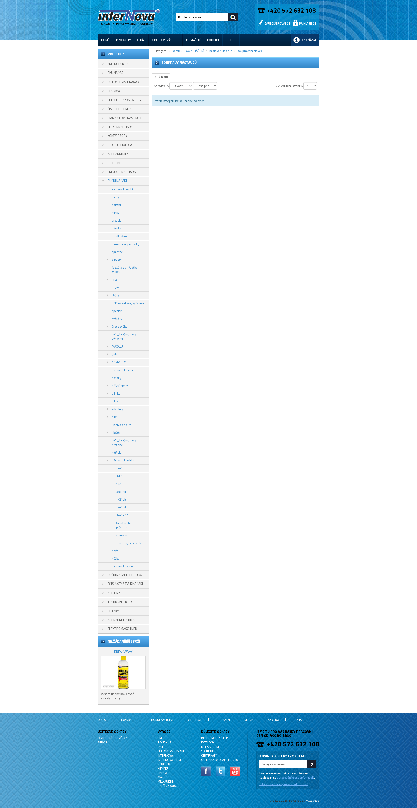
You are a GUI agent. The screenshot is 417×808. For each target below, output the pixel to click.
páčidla (116, 228)
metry (115, 197)
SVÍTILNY (114, 592)
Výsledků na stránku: (289, 85)
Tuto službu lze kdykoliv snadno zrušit (283, 784)
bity (114, 417)
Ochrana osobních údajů (219, 759)
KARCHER (164, 764)
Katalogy (207, 742)
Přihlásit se (307, 23)
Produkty (123, 40)
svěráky (117, 318)
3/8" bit (121, 491)
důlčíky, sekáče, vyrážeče (128, 303)
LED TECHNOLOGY (120, 144)
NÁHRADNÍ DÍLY (118, 153)
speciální (117, 311)
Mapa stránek (211, 746)
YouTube (207, 751)
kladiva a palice (121, 424)
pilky (115, 401)
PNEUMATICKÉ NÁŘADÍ (123, 171)
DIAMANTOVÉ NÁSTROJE (125, 117)
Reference (194, 719)
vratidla (116, 220)
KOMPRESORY (117, 135)
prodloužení (119, 236)
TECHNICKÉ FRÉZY (120, 601)
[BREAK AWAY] (123, 672)
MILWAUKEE (165, 781)
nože (115, 550)
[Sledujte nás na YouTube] (235, 771)
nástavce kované (123, 370)
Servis (249, 719)
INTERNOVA (165, 755)
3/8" (119, 476)
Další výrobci (167, 785)
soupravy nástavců (128, 543)
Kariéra (273, 719)
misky (115, 212)
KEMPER (163, 768)
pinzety (117, 259)
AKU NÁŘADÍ (116, 72)
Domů (105, 40)
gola (114, 354)
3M (160, 738)
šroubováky (119, 326)
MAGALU (117, 346)
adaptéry (118, 409)
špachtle (117, 251)
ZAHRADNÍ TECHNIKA (122, 619)
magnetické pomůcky (125, 244)
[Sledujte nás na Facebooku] (206, 771)
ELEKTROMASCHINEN (122, 628)
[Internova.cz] (130, 16)
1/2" (119, 483)
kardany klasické (123, 189)
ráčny (115, 295)
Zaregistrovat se (277, 23)
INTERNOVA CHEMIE (170, 759)
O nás (141, 40)
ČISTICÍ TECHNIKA (120, 108)
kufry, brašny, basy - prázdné (125, 442)
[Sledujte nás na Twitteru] (220, 771)
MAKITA (162, 777)
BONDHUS (164, 742)
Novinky (126, 719)
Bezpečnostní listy (215, 738)
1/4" (119, 468)
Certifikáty (209, 755)
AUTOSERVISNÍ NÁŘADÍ (124, 81)
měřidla (116, 452)
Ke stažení (193, 40)
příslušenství (120, 385)
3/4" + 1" (122, 515)
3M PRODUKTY (118, 63)
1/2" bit (121, 499)
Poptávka (309, 40)
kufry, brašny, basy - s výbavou (126, 336)
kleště (116, 432)
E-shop (231, 40)
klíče (115, 279)
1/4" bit (121, 507)
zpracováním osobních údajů (295, 777)
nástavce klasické (123, 460)
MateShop (312, 800)
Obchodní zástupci (166, 40)
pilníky (116, 393)
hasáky (116, 377)
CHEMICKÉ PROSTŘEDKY (124, 99)
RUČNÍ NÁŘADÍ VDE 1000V (125, 574)
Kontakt (213, 40)
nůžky (115, 558)
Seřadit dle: (161, 85)
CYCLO (162, 746)
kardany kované (122, 566)
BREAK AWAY (123, 651)
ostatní (116, 204)
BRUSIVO (114, 90)
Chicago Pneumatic (171, 751)
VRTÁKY (113, 610)
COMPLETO (119, 362)
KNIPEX (162, 772)
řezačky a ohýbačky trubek (124, 269)
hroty (115, 287)
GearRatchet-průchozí (125, 525)
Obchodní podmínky (112, 738)
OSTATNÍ (114, 162)
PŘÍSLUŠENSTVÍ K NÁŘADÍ (125, 583)
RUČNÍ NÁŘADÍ (117, 180)
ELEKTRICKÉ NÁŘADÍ (121, 126)
